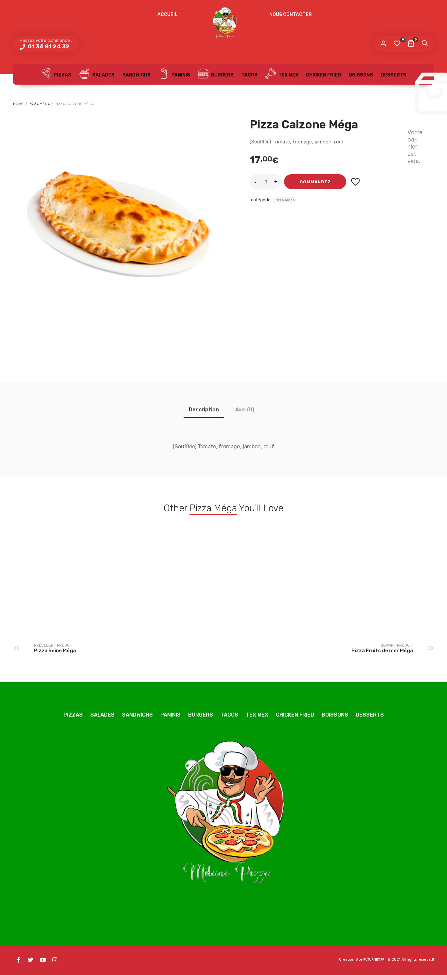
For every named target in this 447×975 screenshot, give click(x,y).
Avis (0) (244, 409)
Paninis (180, 75)
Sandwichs (136, 75)
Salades (103, 75)
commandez (315, 181)
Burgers (222, 75)
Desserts (393, 75)
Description (204, 409)
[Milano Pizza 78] (223, 24)
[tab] (203, 410)
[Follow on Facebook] (18, 960)
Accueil (167, 14)
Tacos (249, 75)
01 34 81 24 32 (48, 46)
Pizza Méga (39, 104)
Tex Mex (287, 75)
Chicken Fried (323, 75)
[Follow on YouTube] (42, 960)
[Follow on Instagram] (54, 960)
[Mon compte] (383, 44)
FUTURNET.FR (373, 960)
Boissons (361, 75)
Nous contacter (290, 14)
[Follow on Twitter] (30, 960)
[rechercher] (424, 44)
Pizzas (62, 75)
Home (18, 104)
